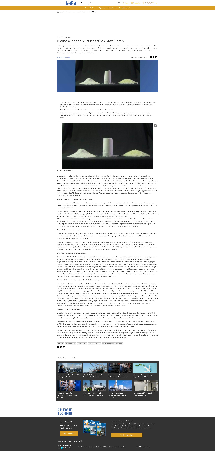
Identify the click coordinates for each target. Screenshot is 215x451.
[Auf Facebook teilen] (151, 57)
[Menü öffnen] (60, 3)
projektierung (82, 343)
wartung (61, 343)
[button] (60, 389)
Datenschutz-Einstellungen (111, 446)
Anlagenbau (101, 8)
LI (82, 441)
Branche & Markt (90, 8)
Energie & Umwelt (124, 8)
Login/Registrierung (151, 3)
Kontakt (121, 446)
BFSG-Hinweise (99, 446)
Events (83, 3)
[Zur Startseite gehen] (71, 3)
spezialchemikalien (108, 343)
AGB (79, 446)
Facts (124, 446)
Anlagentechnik (111, 8)
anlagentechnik (70, 343)
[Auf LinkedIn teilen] (156, 57)
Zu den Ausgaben (126, 435)
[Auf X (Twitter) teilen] (154, 57)
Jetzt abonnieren (69, 433)
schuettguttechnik (94, 343)
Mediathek (92, 3)
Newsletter (136, 3)
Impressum (92, 446)
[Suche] (119, 3)
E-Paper (125, 3)
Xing (80, 441)
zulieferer (119, 343)
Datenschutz (84, 446)
